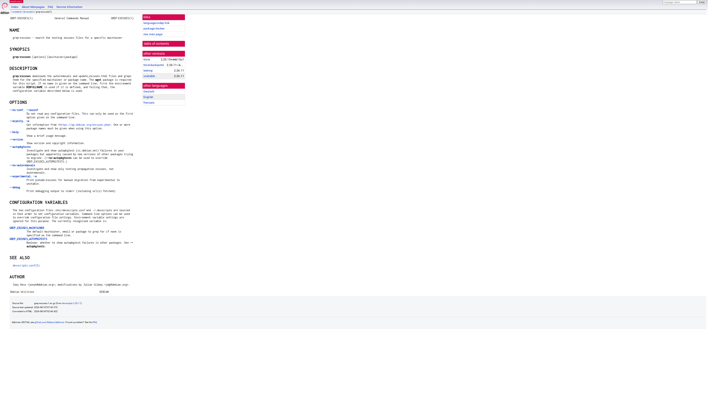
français (148, 102)
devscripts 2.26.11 (71, 303)
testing (147, 70)
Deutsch (148, 91)
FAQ (50, 7)
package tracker (153, 28)
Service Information (69, 7)
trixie (146, 59)
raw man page (152, 34)
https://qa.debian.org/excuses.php (84, 124)
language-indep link (156, 23)
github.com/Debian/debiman (49, 322)
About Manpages (33, 7)
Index (14, 7)
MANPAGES (16, 1)
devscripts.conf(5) (26, 265)
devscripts (28, 12)
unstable (16, 12)
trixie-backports (153, 65)
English (148, 97)
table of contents (156, 44)
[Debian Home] (4, 7)
